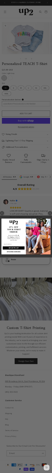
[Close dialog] (49, 220)
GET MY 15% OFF (14, 248)
